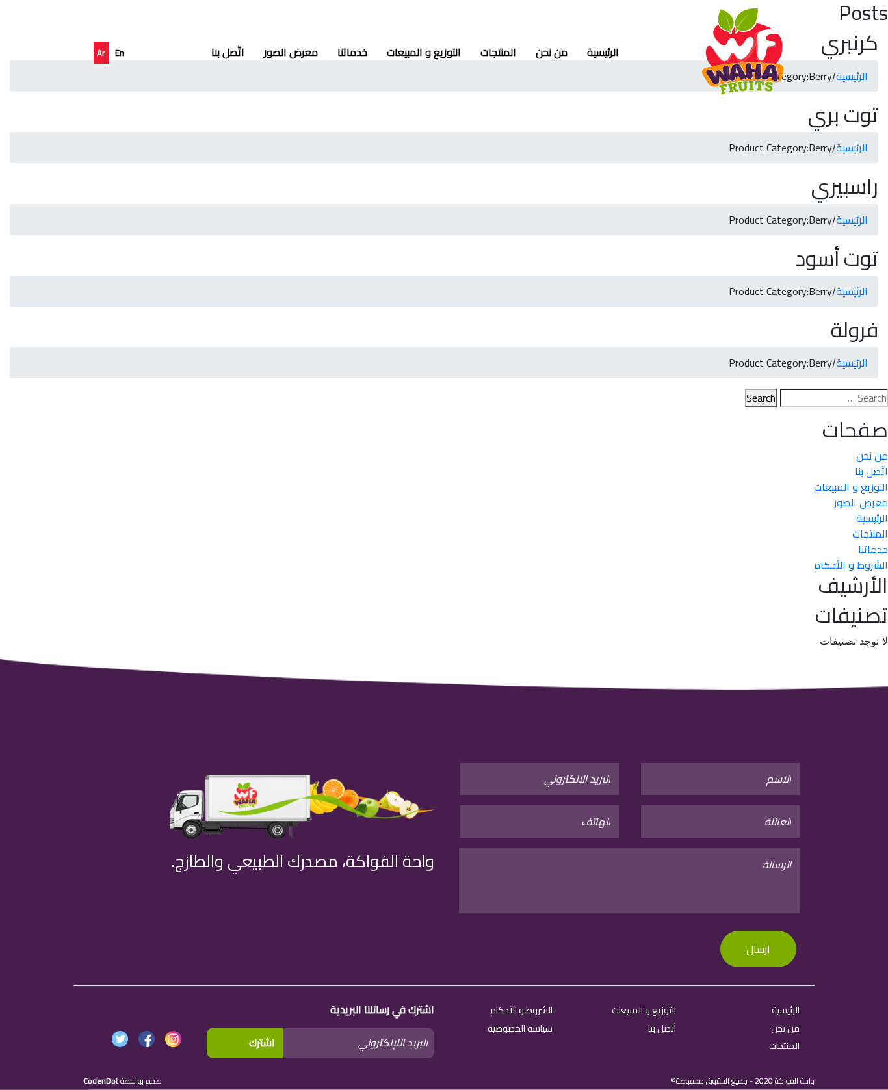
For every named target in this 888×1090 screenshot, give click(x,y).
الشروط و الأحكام (851, 565)
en (119, 52)
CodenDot (100, 1080)
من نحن (552, 52)
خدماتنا (352, 52)
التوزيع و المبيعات (424, 52)
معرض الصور (291, 52)
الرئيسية (603, 52)
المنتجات (498, 52)
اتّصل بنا (227, 52)
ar (101, 52)
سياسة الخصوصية (520, 1028)
